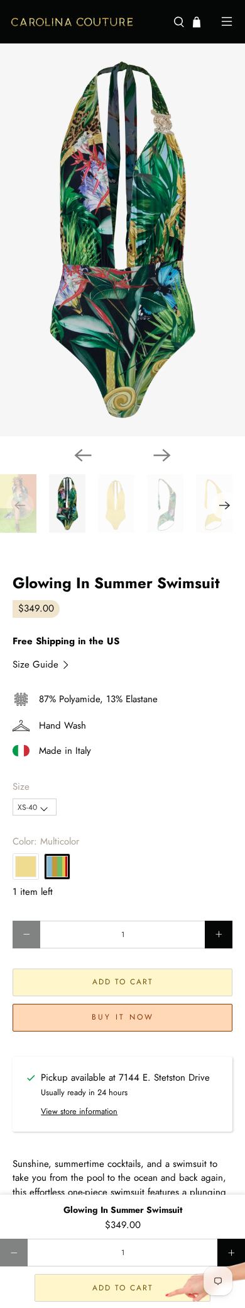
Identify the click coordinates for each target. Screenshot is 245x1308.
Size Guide (37, 664)
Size (21, 786)
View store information (79, 1111)
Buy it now (123, 1017)
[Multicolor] (57, 866)
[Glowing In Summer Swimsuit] (122, 239)
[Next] (162, 455)
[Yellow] (26, 866)
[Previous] (83, 455)
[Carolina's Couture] (86, 22)
